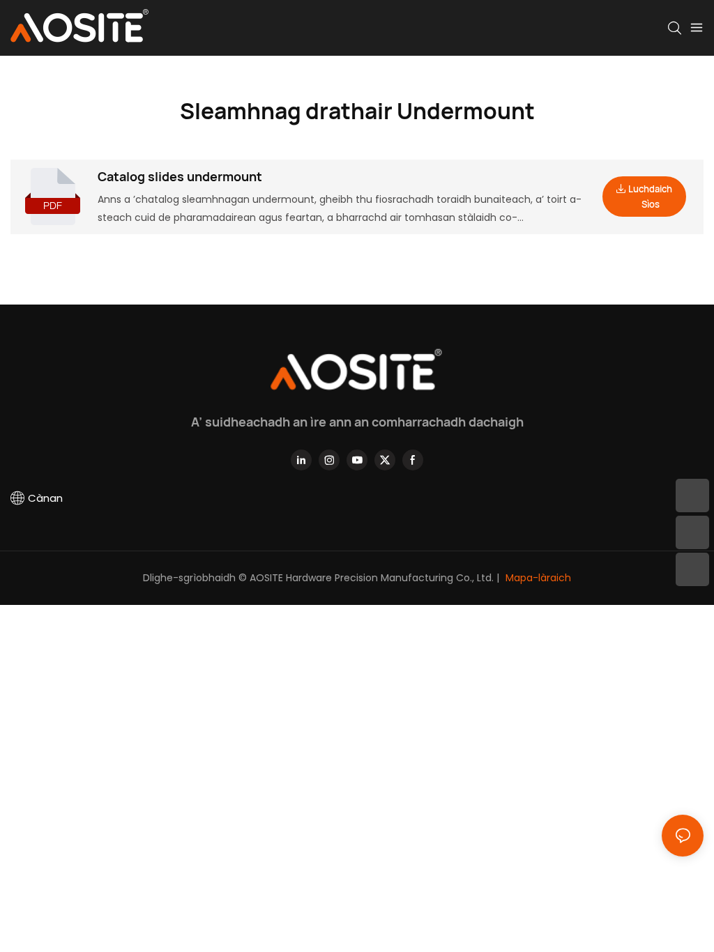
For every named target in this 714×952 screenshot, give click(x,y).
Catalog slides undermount (180, 176)
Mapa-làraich (537, 578)
